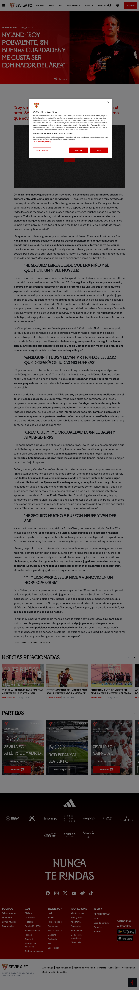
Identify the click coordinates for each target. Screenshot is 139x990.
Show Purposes (42, 150)
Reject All (78, 150)
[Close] (108, 102)
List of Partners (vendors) (42, 142)
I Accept (99, 150)
